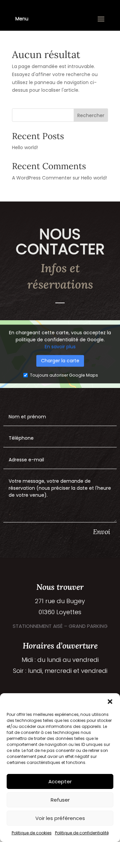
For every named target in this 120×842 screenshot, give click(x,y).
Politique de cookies (32, 833)
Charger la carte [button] (60, 361)
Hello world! (25, 147)
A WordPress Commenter (41, 177)
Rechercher (90, 115)
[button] (110, 701)
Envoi (101, 531)
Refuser (60, 799)
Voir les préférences (60, 818)
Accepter (60, 781)
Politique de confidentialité (82, 833)
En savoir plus (60, 347)
